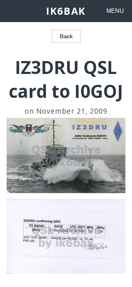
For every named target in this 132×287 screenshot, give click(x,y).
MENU (115, 11)
